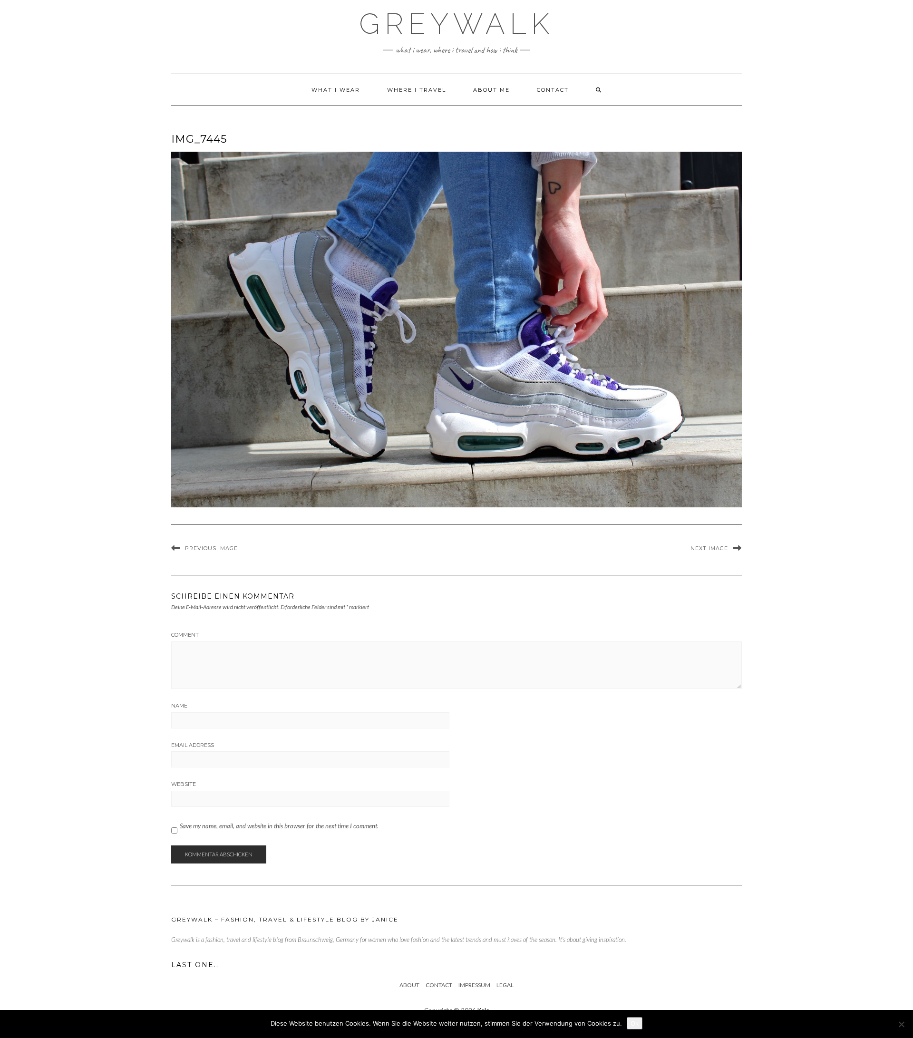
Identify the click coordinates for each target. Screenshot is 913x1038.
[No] (901, 1024)
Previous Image (211, 548)
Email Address (192, 745)
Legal (505, 985)
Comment (185, 634)
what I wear (335, 90)
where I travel (416, 90)
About (409, 985)
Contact (553, 90)
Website (183, 784)
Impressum (474, 985)
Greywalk (456, 23)
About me (491, 90)
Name (179, 705)
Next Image (709, 548)
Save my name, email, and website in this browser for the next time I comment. (279, 826)
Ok (635, 1023)
